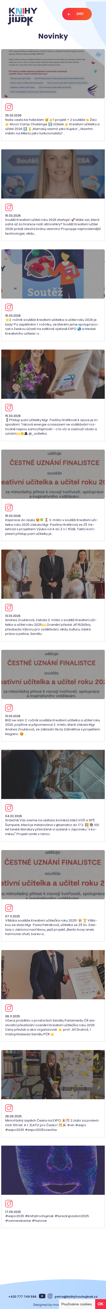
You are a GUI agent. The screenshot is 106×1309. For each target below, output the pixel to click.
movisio (59, 1305)
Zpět (80, 14)
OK (101, 1304)
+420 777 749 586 (22, 1297)
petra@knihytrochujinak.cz (76, 1297)
